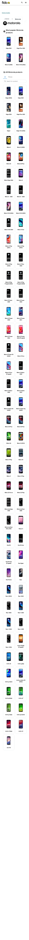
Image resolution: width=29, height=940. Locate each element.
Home (7, 19)
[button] (22, 2)
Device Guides (6, 12)
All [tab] (5, 77)
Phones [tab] (10, 77)
